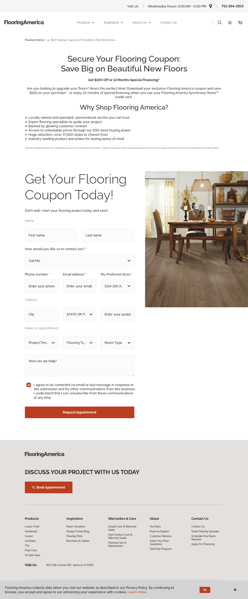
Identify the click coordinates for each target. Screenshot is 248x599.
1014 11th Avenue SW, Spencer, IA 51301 (70, 565)
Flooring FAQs (74, 536)
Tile (27, 545)
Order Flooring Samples (205, 531)
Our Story (155, 526)
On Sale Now (32, 555)
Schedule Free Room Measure (203, 538)
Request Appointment (80, 412)
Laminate (30, 540)
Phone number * (37, 274)
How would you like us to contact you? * (56, 249)
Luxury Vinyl (32, 526)
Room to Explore (159, 531)
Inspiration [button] (111, 22)
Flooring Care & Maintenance (117, 544)
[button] (219, 22)
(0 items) (240, 22)
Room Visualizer (75, 526)
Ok (205, 589)
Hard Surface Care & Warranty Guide (120, 536)
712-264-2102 (233, 6)
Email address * (74, 274)
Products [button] (83, 22)
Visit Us (133, 6)
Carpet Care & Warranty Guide (122, 528)
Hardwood (31, 531)
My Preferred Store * (117, 274)
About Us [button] (140, 22)
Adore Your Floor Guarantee (159, 542)
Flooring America (35, 40)
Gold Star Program (161, 548)
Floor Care (31, 550)
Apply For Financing (203, 544)
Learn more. (137, 592)
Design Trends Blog (77, 531)
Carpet (29, 536)
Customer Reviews (161, 536)
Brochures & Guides (77, 540)
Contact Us (168, 22)
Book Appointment (50, 487)
